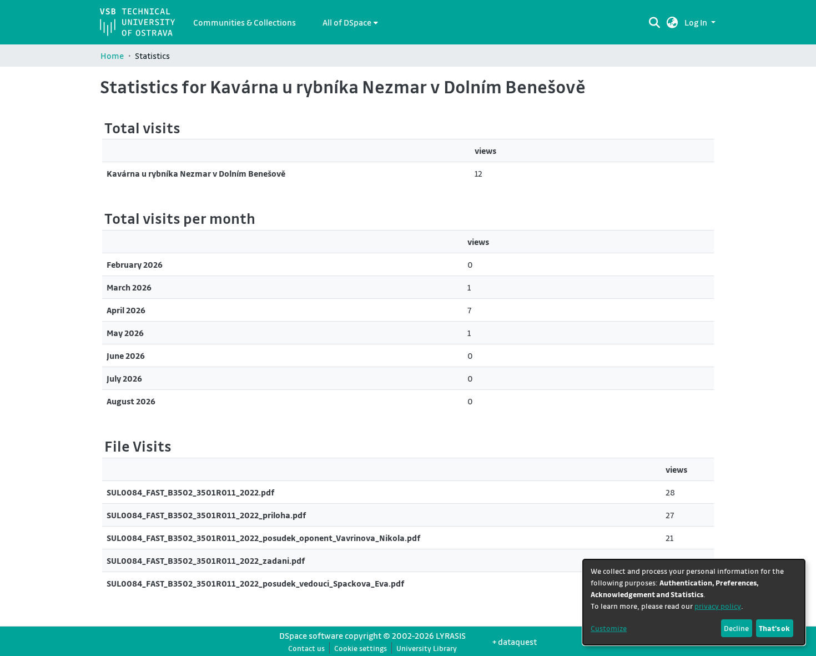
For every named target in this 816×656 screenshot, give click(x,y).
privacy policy (717, 605)
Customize (609, 628)
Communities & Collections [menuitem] (244, 22)
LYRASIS (451, 635)
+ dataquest (514, 641)
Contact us (306, 648)
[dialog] (694, 602)
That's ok (774, 628)
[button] (672, 22)
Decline (736, 628)
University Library (426, 648)
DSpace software (311, 635)
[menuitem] (350, 22)
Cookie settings (360, 648)
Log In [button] (696, 22)
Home (112, 55)
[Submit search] (654, 22)
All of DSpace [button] (347, 22)
